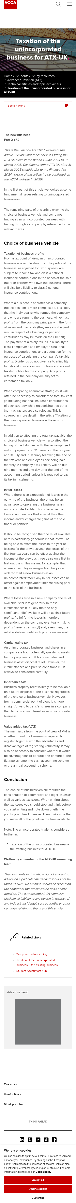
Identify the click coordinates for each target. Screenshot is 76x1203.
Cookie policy (43, 1172)
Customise (38, 1198)
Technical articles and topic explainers (34, 84)
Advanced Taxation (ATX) (24, 80)
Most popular (13, 1104)
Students (22, 76)
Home (8, 76)
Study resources (43, 76)
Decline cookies (38, 1189)
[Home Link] (38, 1121)
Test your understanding (31, 954)
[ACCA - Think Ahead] (10, 8)
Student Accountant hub (31, 971)
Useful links (12, 1094)
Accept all (38, 1180)
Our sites (10, 1084)
